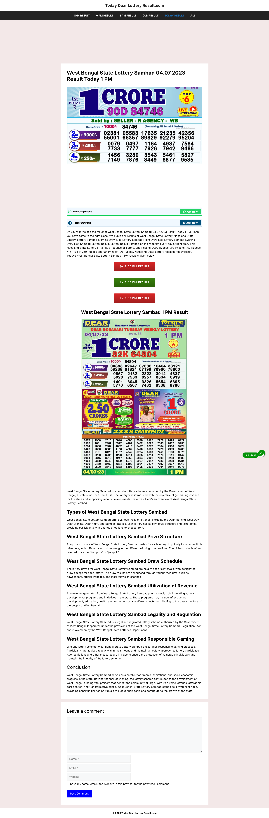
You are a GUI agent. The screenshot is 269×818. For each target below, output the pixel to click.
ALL (193, 15)
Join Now (192, 211)
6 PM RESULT (104, 15)
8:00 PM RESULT (136, 298)
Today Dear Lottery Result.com (134, 5)
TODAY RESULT (174, 15)
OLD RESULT (150, 15)
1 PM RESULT (81, 15)
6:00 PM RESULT (136, 282)
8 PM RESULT (127, 15)
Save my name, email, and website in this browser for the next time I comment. (120, 783)
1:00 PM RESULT (136, 266)
